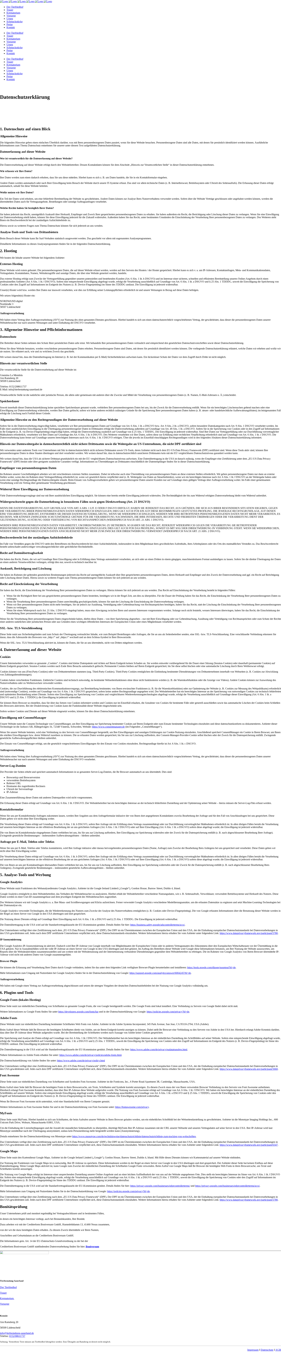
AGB (278, 1349)
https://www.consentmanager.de (108, 726)
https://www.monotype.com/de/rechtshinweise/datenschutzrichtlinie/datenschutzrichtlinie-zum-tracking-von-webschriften (134, 1136)
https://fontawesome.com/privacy (132, 1107)
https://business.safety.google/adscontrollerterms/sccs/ (157, 924)
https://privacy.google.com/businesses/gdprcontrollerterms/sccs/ (227, 1185)
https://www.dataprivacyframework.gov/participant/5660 (249, 1069)
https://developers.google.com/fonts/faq (78, 1011)
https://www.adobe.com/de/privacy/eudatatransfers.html (158, 1049)
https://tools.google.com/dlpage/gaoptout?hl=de (211, 967)
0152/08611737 (17, 1336)
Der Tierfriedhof (8, 1287)
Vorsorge (4, 1304)
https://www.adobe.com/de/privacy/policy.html (81, 1060)
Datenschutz (267, 1349)
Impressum (253, 1349)
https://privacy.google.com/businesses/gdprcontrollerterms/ (160, 1185)
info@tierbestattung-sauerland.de (17, 1333)
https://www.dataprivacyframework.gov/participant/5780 (249, 933)
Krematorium (7, 1298)
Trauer (3, 1292)
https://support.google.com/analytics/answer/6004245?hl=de (160, 973)
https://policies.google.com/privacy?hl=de (168, 1011)
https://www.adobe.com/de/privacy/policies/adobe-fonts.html (90, 1055)
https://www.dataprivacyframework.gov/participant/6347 (249, 1144)
